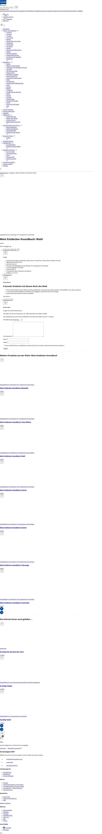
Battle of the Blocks (12, 129)
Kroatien (9, 97)
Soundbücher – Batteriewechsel (12, 788)
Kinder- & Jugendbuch (9, 31)
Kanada (8, 96)
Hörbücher (9, 43)
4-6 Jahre (9, 34)
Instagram (8, 828)
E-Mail (5, 342)
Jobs (4, 819)
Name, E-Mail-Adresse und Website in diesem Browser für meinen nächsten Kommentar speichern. (35, 345)
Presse (5, 821)
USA (7, 106)
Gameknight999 (11, 131)
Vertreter (6, 814)
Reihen (8, 64)
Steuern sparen (8, 164)
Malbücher (6, 115)
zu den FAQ (9, 762)
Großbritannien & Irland (13, 92)
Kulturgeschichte (11, 153)
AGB (4, 800)
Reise (1, 11)
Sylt (32, 11)
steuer (15, 11)
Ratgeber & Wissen (9, 150)
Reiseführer (6, 62)
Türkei (8, 103)
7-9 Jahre (9, 36)
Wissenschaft (10, 157)
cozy (48, 11)
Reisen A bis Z (10, 73)
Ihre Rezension (8, 336)
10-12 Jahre (9, 38)
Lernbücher (9, 45)
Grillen (8, 138)
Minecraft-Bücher (11, 127)
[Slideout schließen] (5, 253)
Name (5, 339)
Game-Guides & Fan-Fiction (11, 125)
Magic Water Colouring (13, 122)
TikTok (7, 830)
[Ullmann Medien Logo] (3, 5)
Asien (8, 85)
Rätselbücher (7, 143)
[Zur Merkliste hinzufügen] (2, 175)
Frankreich (9, 90)
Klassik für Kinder (11, 53)
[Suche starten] (16, 7)
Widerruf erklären (5, 803)
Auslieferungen (7, 815)
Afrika (8, 80)
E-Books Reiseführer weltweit (74, 11)
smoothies (62, 11)
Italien (8, 94)
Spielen (8, 48)
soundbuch (6, 11)
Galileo (8, 52)
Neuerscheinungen (9, 111)
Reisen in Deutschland (13, 66)
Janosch (24, 11)
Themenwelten (7, 810)
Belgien (8, 88)
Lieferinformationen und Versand (13, 785)
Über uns (6, 817)
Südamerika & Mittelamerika (14, 83)
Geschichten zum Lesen (13, 41)
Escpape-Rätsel (10, 145)
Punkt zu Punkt (10, 120)
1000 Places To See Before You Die (16, 67)
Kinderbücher (4, 173)
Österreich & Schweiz (12, 104)
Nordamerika (10, 81)
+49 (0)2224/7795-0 (12, 765)
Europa (8, 87)
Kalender (6, 113)
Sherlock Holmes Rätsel (13, 146)
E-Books (5, 166)
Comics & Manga (8, 110)
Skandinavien (10, 99)
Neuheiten (6, 29)
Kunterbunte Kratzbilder (13, 57)
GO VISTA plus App (11, 71)
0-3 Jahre (9, 32)
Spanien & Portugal (12, 101)
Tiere (7, 155)
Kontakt (5, 783)
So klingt (19, 11)
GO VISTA (9, 69)
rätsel (11, 11)
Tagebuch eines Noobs (13, 132)
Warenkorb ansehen (14, 748)
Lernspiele (9, 46)
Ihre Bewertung (8, 320)
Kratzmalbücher (11, 117)
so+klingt (35, 11)
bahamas (44, 11)
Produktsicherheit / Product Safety (13, 786)
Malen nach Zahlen (12, 118)
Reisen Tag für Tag (11, 76)
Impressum (6, 797)
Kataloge (5, 812)
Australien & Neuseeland (13, 78)
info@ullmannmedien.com (14, 759)
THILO (29, 11)
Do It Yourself (10, 152)
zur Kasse (3, 748)
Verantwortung (7, 790)
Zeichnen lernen (11, 159)
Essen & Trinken (8, 136)
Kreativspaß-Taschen (12, 55)
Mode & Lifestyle (8, 141)
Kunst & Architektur (9, 162)
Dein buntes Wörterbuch (13, 50)
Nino (39, 11)
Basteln (8, 39)
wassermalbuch (54, 11)
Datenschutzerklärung (10, 798)
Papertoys (9, 59)
